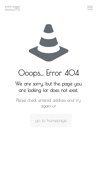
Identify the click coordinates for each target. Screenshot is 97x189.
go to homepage (51, 120)
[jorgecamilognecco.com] (12, 8)
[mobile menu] (90, 7)
